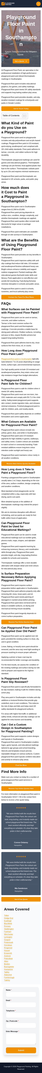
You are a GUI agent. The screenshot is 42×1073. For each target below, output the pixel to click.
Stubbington (9, 929)
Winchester (8, 934)
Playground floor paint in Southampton (16, 359)
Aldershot (8, 975)
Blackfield (8, 923)
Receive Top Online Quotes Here (21, 622)
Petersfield (8, 959)
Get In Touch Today (21, 108)
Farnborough (9, 977)
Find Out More (21, 765)
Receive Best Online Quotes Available (21, 463)
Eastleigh (8, 921)
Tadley (6, 972)
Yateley (7, 980)
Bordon (7, 964)
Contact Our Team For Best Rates (21, 297)
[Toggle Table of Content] (23, 116)
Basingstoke (9, 967)
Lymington (8, 937)
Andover (7, 956)
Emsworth (8, 953)
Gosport (7, 940)
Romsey (7, 926)
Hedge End (8, 918)
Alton (6, 961)
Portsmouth (8, 942)
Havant (7, 950)
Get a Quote (19, 61)
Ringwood (8, 948)
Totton (6, 915)
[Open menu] (38, 4)
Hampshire (8, 969)
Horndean (8, 945)
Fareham (7, 932)
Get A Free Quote (21, 899)
